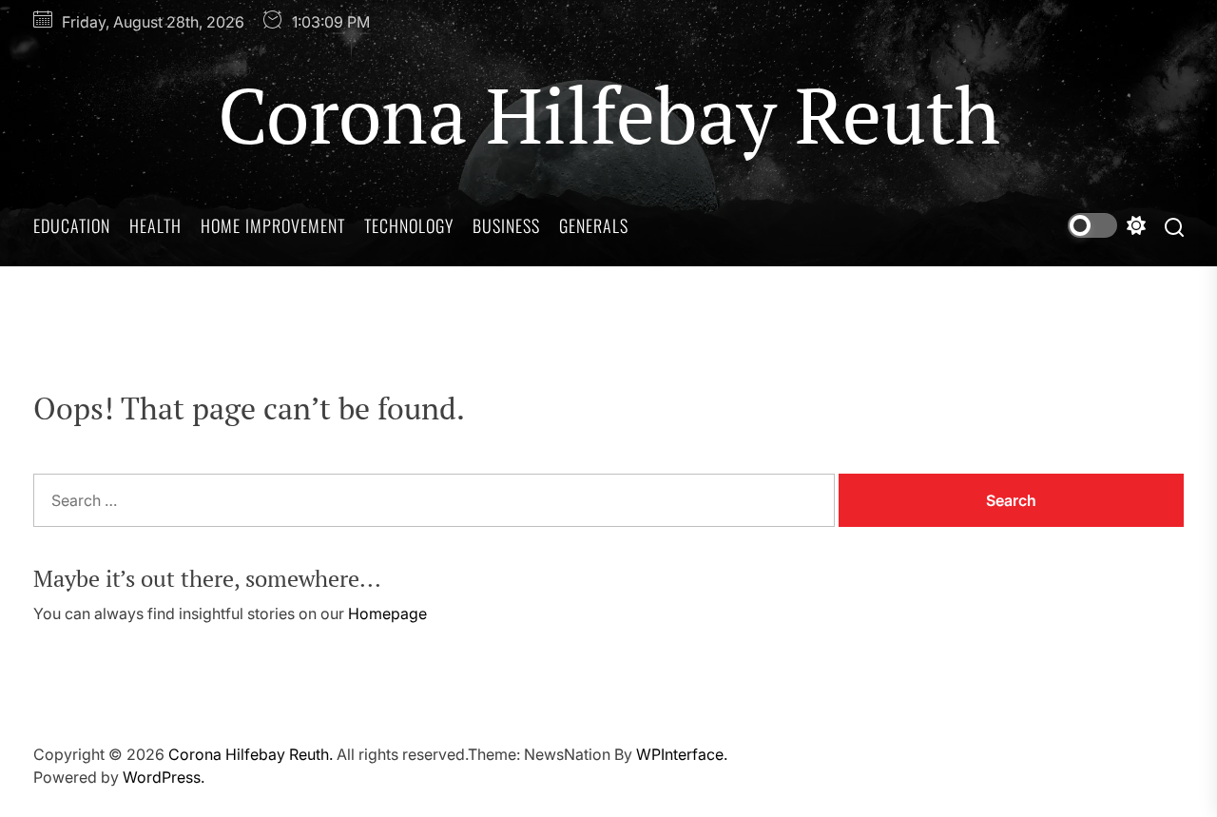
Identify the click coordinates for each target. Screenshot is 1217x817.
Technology (409, 225)
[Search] (1174, 225)
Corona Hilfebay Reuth (609, 114)
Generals (593, 225)
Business (506, 225)
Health (155, 225)
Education (71, 225)
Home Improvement (273, 225)
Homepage (387, 613)
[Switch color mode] (1107, 225)
